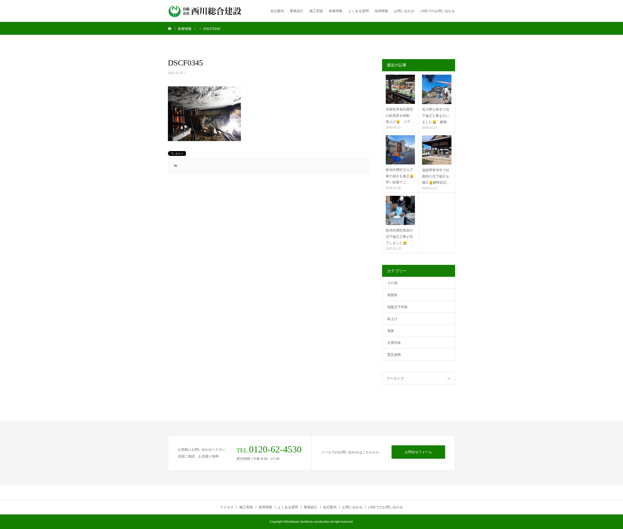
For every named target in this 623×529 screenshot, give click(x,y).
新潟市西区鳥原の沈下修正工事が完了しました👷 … (400, 236)
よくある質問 (358, 11)
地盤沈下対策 (397, 307)
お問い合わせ (404, 11)
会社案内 (277, 11)
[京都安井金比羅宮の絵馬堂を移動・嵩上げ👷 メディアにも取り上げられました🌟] (400, 89)
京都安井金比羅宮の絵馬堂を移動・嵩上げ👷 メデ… (400, 115)
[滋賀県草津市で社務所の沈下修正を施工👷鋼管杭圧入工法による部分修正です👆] (436, 150)
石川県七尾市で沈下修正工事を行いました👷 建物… (436, 116)
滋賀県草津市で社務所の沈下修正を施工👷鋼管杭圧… (436, 176)
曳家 (390, 331)
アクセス (227, 507)
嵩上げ (392, 319)
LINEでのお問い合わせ (437, 11)
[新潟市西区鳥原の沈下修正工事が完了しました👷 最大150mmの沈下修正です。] (400, 210)
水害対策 (394, 343)
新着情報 (335, 11)
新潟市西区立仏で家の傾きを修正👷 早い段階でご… (400, 176)
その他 (392, 283)
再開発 (392, 295)
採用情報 (381, 11)
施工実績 (316, 11)
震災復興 (394, 355)
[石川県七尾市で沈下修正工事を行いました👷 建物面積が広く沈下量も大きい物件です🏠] (436, 89)
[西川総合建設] (205, 11)
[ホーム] (169, 28)
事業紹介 (296, 11)
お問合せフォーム (418, 452)
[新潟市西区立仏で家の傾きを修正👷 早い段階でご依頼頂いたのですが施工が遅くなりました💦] (400, 149)
